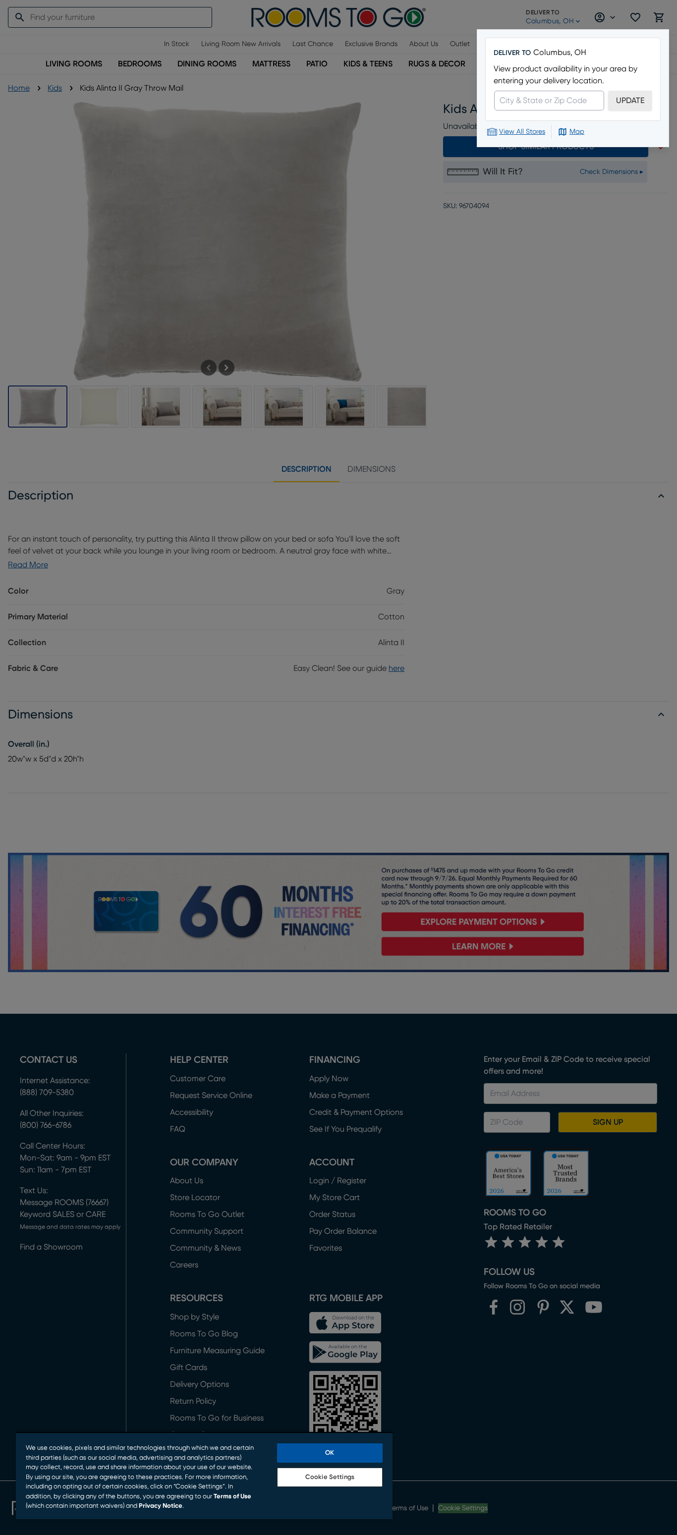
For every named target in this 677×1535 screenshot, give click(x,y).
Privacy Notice (160, 1506)
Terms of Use (232, 1496)
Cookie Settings (329, 1477)
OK (329, 1453)
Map (576, 131)
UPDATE (630, 101)
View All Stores (522, 131)
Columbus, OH (559, 52)
